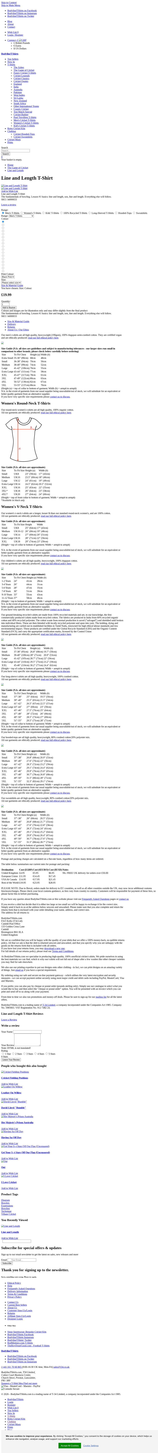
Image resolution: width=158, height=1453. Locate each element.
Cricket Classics (21, 78)
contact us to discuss (60, 396)
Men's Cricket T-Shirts (24, 120)
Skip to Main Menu (10, 5)
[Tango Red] (2, 231)
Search (4, 147)
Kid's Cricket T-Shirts (24, 125)
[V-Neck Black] (2, 265)
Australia (18, 89)
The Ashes (19, 67)
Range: (4, 216)
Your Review (7, 1045)
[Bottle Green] (2, 246)
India (16, 86)
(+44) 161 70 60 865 (11, 1367)
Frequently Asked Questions (96, 899)
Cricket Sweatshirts (23, 137)
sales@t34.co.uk (61, 1367)
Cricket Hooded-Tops (24, 134)
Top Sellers (12, 59)
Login (10, 1402)
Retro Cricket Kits (16, 128)
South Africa (20, 103)
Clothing (11, 131)
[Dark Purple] (2, 252)
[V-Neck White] (2, 268)
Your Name (6, 1031)
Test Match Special (23, 111)
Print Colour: (7, 274)
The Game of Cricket (24, 70)
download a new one (54, 948)
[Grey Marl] (2, 240)
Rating (4, 1050)
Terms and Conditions (62, 951)
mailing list (101, 997)
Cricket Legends (22, 75)
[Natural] (2, 249)
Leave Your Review (11, 1060)
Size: (3, 279)
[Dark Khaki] (2, 243)
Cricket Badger (21, 114)
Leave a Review (9, 1019)
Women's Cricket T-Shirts (26, 123)
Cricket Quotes (21, 81)
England (18, 84)
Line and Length (15, 170)
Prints (10, 142)
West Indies (19, 95)
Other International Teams (26, 106)
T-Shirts (11, 64)
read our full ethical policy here (43, 337)
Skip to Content (9, 2)
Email (4, 1260)
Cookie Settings (91, 1445)
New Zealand (20, 100)
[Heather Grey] (2, 271)
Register (11, 1405)
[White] (2, 234)
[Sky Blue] (2, 255)
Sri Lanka (18, 98)
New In (11, 61)
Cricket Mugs (14, 139)
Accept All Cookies (70, 1445)
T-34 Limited (48, 1005)
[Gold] (2, 259)
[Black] (2, 222)
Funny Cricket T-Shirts (25, 73)
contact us (124, 899)
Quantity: (5, 301)
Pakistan (18, 92)
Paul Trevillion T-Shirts (25, 117)
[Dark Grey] (2, 228)
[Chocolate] (2, 262)
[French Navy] (2, 225)
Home (10, 165)
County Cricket (21, 109)
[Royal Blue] (2, 237)
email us (19, 970)
